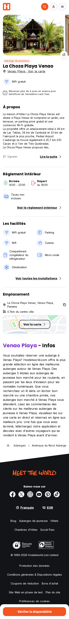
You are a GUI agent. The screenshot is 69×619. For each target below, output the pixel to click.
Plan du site (53, 592)
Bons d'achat (50, 583)
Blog (13, 520)
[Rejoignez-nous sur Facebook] (12, 494)
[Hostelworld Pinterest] (48, 494)
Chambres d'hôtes (26, 529)
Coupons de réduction (25, 583)
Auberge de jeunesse (16, 60)
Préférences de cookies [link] (34, 601)
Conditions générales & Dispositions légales (34, 574)
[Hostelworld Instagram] (30, 494)
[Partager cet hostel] (64, 54)
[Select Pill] (44, 6)
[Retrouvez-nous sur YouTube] (39, 494)
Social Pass (47, 529)
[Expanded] (8, 445)
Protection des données (34, 565)
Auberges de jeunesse (33, 520)
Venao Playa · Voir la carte (26, 71)
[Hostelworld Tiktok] (57, 494)
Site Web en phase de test (26, 592)
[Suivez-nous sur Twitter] (21, 494)
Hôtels (55, 520)
